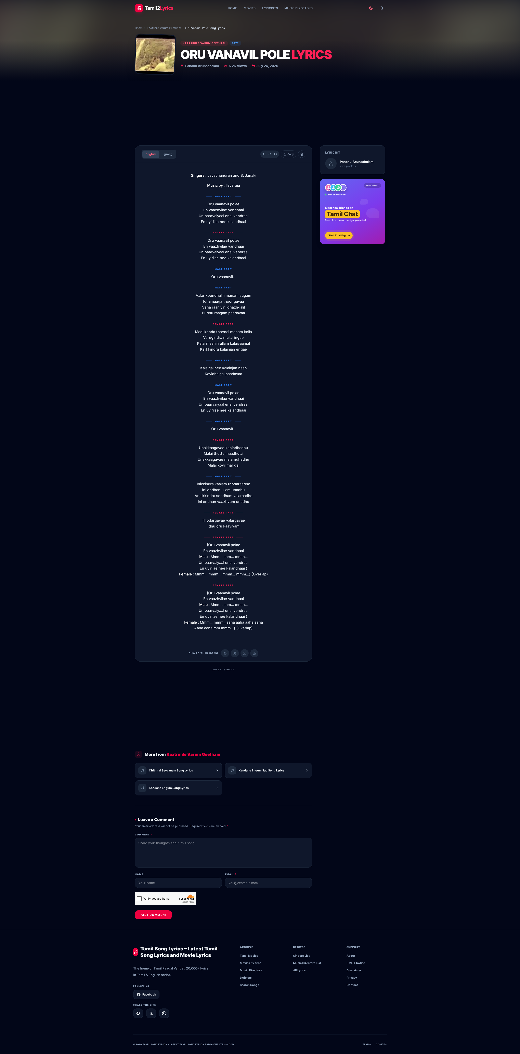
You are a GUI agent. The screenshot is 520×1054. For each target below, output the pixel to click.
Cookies (381, 1044)
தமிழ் (168, 154)
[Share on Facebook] (225, 653)
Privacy (352, 977)
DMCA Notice (356, 963)
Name (140, 874)
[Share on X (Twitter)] (235, 653)
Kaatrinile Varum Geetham (164, 28)
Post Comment (153, 914)
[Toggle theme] (371, 8)
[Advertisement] (260, 111)
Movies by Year (250, 963)
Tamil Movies (249, 955)
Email (230, 874)
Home (232, 8)
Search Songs (249, 985)
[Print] (301, 154)
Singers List (301, 955)
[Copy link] (254, 653)
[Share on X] (151, 1013)
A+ (275, 154)
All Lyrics (299, 970)
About (351, 955)
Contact (352, 985)
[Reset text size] (270, 154)
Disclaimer (354, 970)
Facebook (149, 994)
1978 (235, 43)
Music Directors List (307, 963)
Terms (367, 1044)
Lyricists (270, 8)
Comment (143, 834)
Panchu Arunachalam (202, 66)
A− (264, 154)
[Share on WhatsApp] (244, 653)
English (151, 154)
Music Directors (298, 8)
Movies (250, 8)
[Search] (381, 8)
